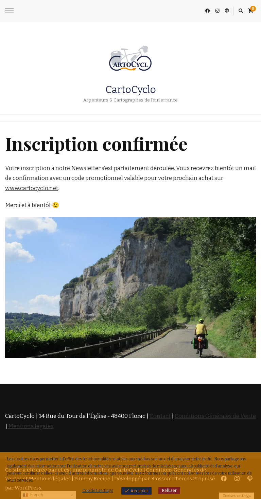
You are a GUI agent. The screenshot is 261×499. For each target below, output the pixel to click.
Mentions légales (30, 426)
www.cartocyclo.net (31, 188)
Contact (160, 416)
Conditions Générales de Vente (215, 416)
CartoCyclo (130, 90)
